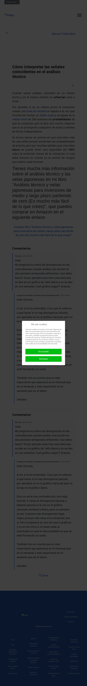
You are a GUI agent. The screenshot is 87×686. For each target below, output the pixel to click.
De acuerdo (43, 351)
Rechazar (43, 359)
